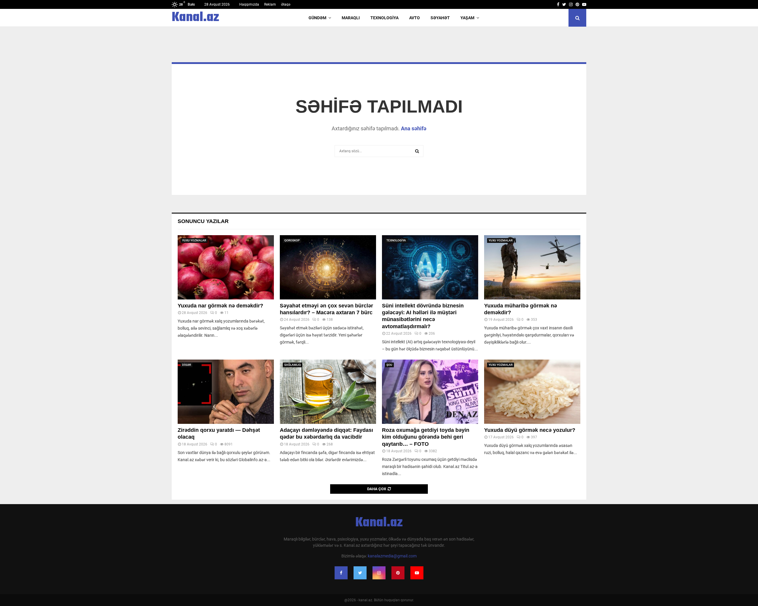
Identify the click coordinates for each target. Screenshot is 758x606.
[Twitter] (360, 572)
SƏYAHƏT (440, 17)
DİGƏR (186, 364)
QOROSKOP (292, 240)
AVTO (414, 17)
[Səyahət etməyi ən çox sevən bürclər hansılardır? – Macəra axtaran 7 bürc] (328, 267)
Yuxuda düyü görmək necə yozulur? (529, 430)
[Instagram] (379, 572)
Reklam (270, 4)
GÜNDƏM (317, 17)
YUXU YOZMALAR (194, 240)
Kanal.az (195, 18)
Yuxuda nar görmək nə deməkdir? (220, 306)
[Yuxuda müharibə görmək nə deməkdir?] (532, 267)
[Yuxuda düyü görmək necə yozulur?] (532, 392)
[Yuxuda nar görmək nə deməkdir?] (226, 267)
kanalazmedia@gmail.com (392, 556)
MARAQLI (351, 17)
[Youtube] (416, 572)
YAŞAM (467, 17)
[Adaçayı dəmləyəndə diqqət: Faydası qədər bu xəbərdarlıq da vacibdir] (328, 392)
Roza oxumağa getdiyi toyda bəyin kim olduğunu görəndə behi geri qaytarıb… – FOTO (425, 437)
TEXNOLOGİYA (384, 17)
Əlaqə (285, 4)
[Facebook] (341, 572)
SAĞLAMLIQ (292, 364)
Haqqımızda (249, 4)
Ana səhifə (413, 128)
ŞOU (389, 364)
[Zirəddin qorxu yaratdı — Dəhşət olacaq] (226, 392)
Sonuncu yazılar (203, 221)
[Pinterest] (397, 572)
